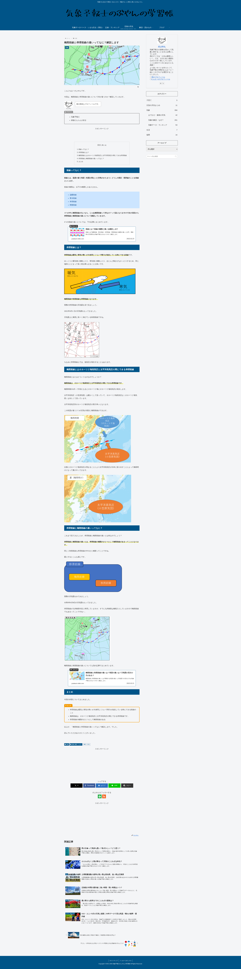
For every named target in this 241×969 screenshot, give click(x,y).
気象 (67, 744)
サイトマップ (114, 960)
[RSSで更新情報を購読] (104, 796)
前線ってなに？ (84, 149)
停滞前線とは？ (84, 152)
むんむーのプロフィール (160, 79)
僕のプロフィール (158, 77)
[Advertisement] (102, 134)
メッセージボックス (125, 960)
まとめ (81, 161)
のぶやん (162, 46)
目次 (99, 145)
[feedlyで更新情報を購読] (100, 796)
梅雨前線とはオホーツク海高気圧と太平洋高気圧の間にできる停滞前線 (103, 155)
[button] (127, 785)
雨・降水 (87, 744)
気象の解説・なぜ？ (77, 744)
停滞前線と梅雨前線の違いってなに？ (91, 158)
